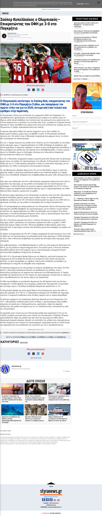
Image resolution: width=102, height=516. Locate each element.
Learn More (80, 4)
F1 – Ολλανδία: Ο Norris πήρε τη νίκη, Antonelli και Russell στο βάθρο (86, 199)
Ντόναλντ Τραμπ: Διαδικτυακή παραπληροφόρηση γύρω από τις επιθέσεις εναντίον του (85, 231)
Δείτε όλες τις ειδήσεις (82, 79)
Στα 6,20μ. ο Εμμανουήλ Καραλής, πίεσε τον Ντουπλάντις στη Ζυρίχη (87, 54)
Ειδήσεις (23, 337)
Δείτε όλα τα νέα (79, 234)
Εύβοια (34, 337)
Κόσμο (52, 337)
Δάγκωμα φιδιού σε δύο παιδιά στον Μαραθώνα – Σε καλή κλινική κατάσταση (86, 24)
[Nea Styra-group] (51, 499)
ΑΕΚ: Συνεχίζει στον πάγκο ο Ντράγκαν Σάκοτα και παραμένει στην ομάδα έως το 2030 (87, 69)
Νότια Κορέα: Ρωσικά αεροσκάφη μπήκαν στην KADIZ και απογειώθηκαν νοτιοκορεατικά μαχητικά (87, 186)
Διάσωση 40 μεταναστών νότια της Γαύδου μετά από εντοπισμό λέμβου (86, 213)
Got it (87, 4)
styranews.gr (61, 337)
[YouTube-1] (54, 499)
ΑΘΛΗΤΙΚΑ (24, 342)
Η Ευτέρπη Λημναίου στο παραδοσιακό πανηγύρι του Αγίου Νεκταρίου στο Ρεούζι (87, 61)
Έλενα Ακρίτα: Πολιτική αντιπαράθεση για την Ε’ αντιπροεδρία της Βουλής (86, 32)
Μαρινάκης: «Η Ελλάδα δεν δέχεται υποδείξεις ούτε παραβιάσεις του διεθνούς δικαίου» (85, 193)
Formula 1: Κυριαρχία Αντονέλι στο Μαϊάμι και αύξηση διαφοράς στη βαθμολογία (85, 224)
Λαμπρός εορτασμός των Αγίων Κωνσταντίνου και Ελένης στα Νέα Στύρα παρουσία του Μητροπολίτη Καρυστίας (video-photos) (85, 206)
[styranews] (43, 499)
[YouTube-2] (58, 499)
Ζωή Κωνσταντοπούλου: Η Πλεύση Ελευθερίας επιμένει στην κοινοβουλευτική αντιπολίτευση (85, 39)
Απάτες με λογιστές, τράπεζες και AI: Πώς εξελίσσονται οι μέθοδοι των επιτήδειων (86, 47)
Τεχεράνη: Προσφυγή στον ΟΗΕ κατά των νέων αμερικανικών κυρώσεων (86, 218)
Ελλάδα (42, 337)
